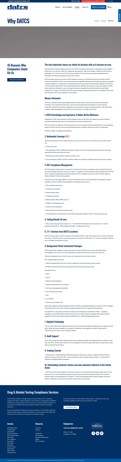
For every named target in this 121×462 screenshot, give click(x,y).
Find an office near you (17, 79)
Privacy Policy (70, 460)
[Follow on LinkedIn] (109, 1)
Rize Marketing (81, 460)
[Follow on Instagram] (112, 1)
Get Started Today (71, 407)
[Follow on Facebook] (107, 1)
